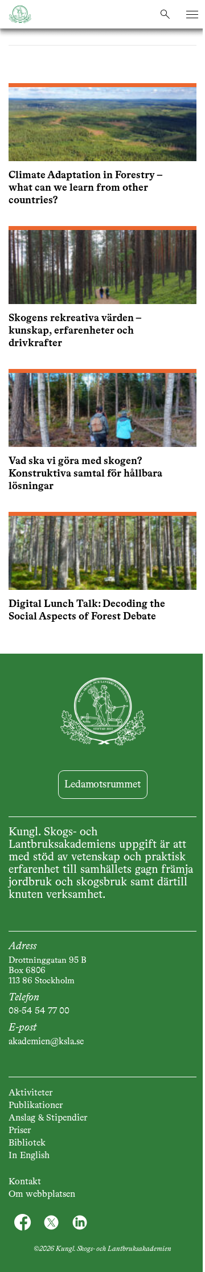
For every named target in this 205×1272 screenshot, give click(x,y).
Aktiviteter (30, 1093)
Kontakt (25, 1182)
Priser (20, 1130)
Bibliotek (27, 1143)
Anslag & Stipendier (48, 1118)
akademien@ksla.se (46, 1042)
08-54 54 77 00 (39, 1011)
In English (29, 1155)
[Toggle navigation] (192, 14)
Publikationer (36, 1105)
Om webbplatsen (42, 1194)
